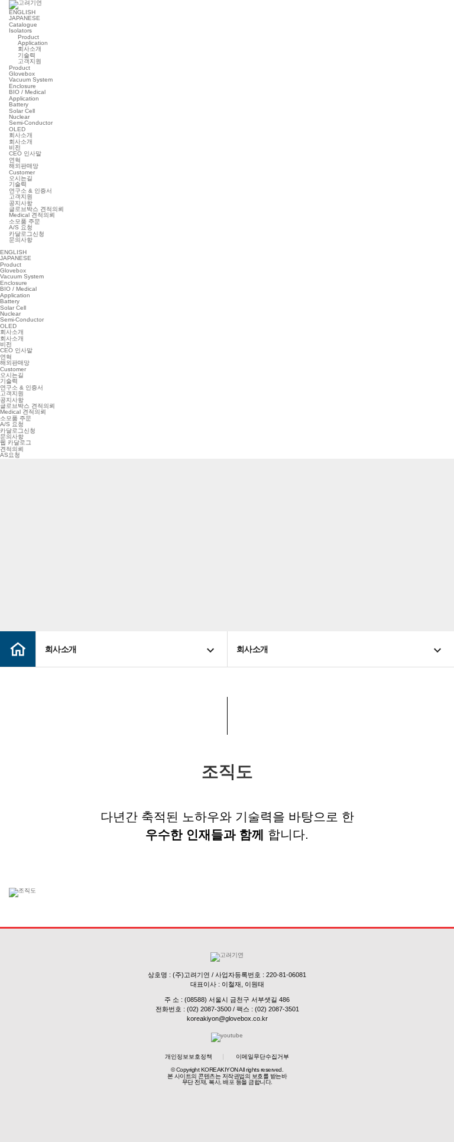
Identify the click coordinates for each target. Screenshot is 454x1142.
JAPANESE (24, 18)
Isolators (20, 30)
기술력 (26, 55)
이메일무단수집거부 (262, 1056)
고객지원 (29, 61)
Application (33, 43)
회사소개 (29, 49)
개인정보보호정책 (188, 1056)
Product (28, 37)
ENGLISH (22, 12)
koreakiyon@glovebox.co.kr (227, 1018)
